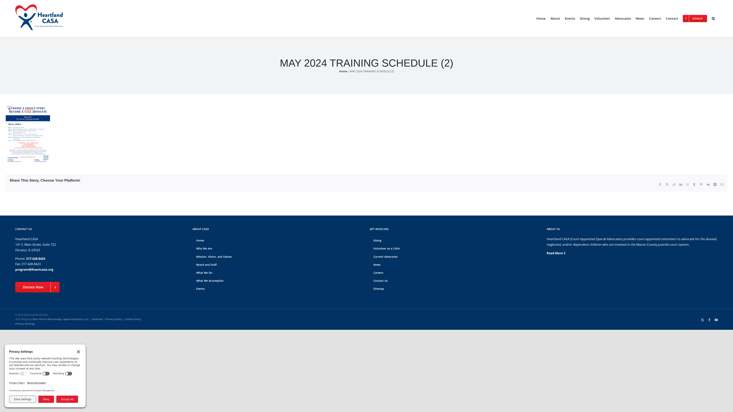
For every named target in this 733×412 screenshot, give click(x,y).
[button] (713, 18)
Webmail (97, 319)
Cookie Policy (133, 319)
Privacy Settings (25, 323)
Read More (555, 253)
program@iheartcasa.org (34, 269)
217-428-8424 (35, 259)
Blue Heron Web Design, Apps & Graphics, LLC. (61, 319)
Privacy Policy (113, 319)
